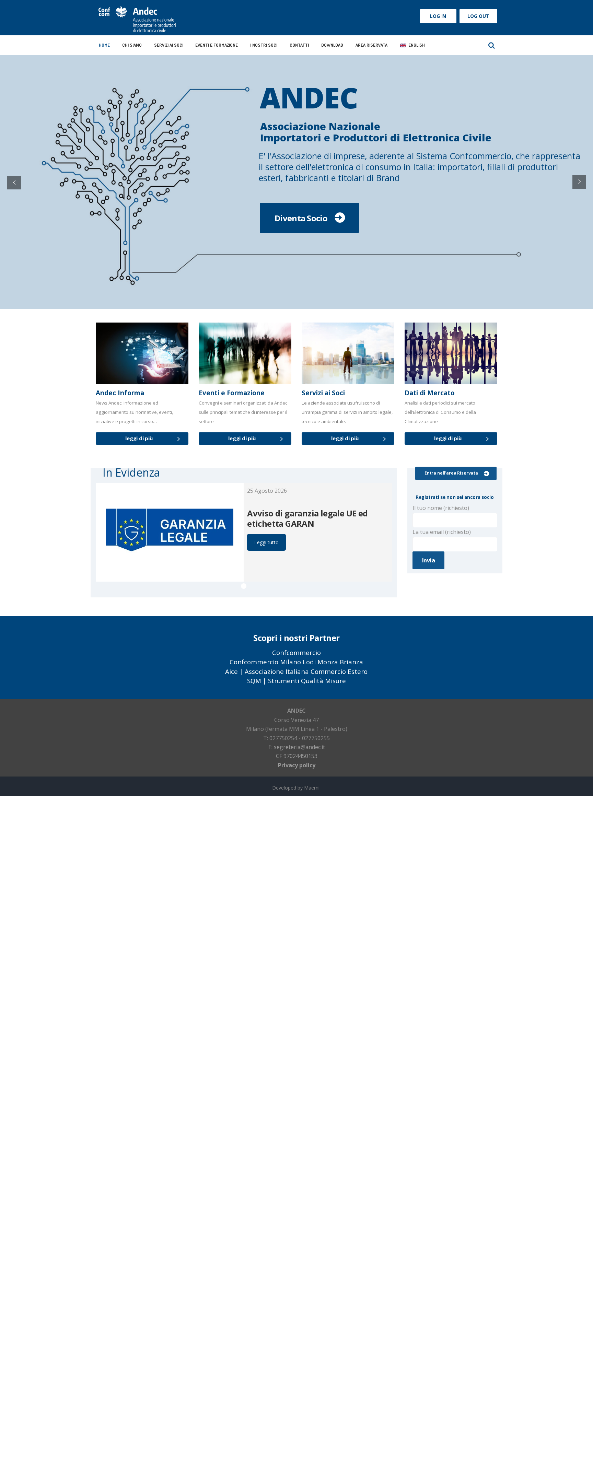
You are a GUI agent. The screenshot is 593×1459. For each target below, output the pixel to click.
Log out (478, 16)
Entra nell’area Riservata (451, 473)
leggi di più (139, 438)
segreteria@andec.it (299, 747)
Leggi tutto (266, 542)
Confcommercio (296, 652)
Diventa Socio (301, 217)
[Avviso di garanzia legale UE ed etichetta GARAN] (170, 532)
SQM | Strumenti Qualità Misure (296, 680)
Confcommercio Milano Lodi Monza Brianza (296, 661)
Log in (438, 16)
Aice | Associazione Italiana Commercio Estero (296, 671)
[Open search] (491, 45)
